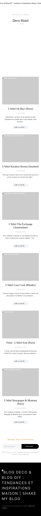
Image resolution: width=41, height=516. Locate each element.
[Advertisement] (20, 50)
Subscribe (29, 446)
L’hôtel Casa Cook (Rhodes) (20, 285)
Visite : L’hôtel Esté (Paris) (20, 342)
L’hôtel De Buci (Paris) (20, 108)
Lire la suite (19, 127)
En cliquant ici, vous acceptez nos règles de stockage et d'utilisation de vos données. (22, 453)
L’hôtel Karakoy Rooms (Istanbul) (20, 166)
